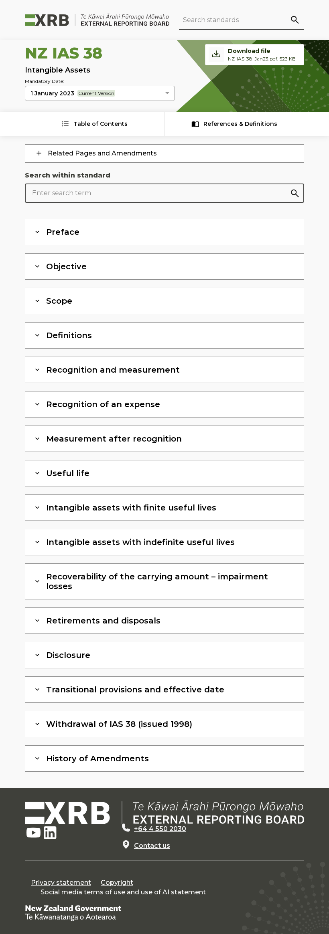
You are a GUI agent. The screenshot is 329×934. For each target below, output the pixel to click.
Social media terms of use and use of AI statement (123, 892)
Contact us (152, 845)
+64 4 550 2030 (160, 829)
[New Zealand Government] (73, 912)
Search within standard (67, 175)
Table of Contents (100, 123)
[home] (164, 812)
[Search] (294, 19)
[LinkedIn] (50, 833)
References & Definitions (240, 123)
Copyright (117, 882)
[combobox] (100, 94)
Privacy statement (61, 882)
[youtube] (33, 833)
